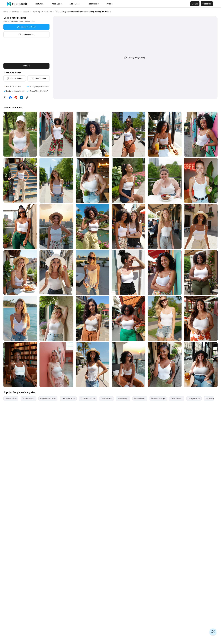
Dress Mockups (106, 398)
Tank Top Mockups (68, 398)
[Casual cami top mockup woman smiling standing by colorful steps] (20, 180)
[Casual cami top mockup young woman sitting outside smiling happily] (128, 180)
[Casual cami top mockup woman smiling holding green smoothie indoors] (92, 180)
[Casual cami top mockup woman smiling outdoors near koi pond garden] (92, 226)
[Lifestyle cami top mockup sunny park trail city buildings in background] (164, 318)
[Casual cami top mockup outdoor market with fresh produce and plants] (201, 318)
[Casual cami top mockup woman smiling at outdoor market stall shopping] (128, 318)
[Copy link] (27, 97)
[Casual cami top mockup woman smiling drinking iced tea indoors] (201, 364)
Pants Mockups (123, 398)
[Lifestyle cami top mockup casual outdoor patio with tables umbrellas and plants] (92, 318)
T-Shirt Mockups (11, 398)
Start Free (206, 4)
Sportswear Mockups (88, 398)
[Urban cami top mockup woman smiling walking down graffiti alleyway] (56, 134)
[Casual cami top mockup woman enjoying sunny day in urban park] (128, 134)
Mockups (15, 12)
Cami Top (48, 12)
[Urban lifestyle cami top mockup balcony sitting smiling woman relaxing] (92, 134)
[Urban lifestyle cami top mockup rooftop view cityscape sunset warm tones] (56, 226)
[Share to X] (4, 97)
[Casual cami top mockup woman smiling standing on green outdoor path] (20, 134)
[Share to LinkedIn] (21, 97)
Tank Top (36, 12)
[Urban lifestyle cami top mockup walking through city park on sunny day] (56, 180)
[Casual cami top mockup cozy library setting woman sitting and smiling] (20, 364)
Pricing (109, 4)
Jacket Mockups (176, 398)
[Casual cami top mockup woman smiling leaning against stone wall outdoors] (56, 318)
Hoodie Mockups (28, 398)
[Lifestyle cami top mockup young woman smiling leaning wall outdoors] (164, 272)
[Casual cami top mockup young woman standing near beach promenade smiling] (92, 364)
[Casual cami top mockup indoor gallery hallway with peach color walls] (56, 364)
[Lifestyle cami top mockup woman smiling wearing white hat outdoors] (56, 272)
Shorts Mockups (139, 398)
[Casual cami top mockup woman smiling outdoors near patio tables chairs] (164, 364)
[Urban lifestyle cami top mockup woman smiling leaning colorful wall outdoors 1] (201, 134)
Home (5, 12)
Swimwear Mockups (158, 398)
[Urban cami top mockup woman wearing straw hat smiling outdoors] (201, 226)
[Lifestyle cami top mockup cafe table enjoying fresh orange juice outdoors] (164, 134)
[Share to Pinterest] (16, 97)
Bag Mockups (210, 398)
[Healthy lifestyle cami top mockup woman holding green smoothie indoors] (201, 180)
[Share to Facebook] (10, 97)
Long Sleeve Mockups (48, 398)
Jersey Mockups (194, 398)
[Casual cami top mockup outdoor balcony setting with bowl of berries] (164, 180)
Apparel (26, 12)
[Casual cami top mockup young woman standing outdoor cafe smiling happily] (164, 226)
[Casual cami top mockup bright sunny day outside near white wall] (128, 272)
